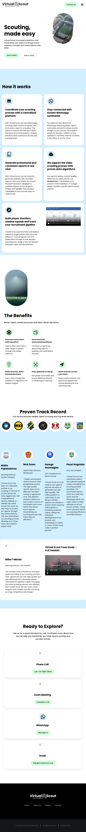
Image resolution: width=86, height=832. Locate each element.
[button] (82, 4)
